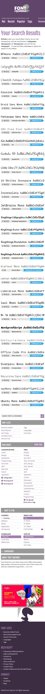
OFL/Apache (5, 529)
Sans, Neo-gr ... (29, 464)
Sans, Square (28, 466)
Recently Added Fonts (11, 632)
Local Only (5, 539)
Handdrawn (5, 458)
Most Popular (6, 430)
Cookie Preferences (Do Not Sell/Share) (17, 669)
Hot (3, 21)
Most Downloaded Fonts (12, 635)
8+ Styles (27, 524)
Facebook (6, 681)
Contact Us (7, 656)
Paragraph (29, 500)
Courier (26, 477)
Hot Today (5, 433)
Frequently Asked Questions (13, 651)
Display (4, 455)
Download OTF (36, 120)
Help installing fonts (10, 654)
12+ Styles (27, 526)
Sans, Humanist (29, 461)
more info (28, 567)
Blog (5, 683)
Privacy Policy (8, 664)
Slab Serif (4, 469)
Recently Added (7, 428)
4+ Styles (27, 521)
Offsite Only (5, 542)
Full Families (28, 529)
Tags (29, 21)
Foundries (27, 433)
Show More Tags (29, 502)
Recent (11, 21)
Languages (27, 430)
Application (5, 526)
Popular (21, 21)
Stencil (3, 472)
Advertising (7, 659)
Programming (6, 461)
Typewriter (5, 475)
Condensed (28, 483)
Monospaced (7, 481)
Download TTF (36, 58)
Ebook (3, 524)
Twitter (5, 678)
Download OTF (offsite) (33, 270)
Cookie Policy (8, 667)
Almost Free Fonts (9, 637)
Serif (2, 466)
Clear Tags (38, 444)
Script (26, 469)
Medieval (27, 491)
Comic (3, 453)
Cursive (26, 494)
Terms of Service (9, 662)
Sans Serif (4, 464)
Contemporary (29, 489)
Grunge (26, 455)
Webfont (4, 521)
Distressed (27, 480)
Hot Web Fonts (6, 436)
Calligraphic (6, 478)
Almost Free (5, 439)
